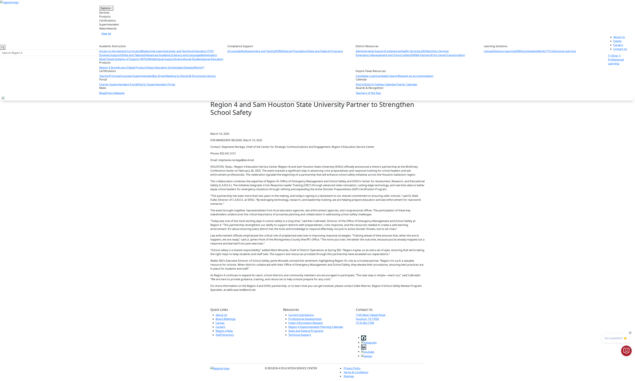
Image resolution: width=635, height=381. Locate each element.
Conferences (393, 51)
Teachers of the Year (368, 93)
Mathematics (209, 55)
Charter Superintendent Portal (118, 84)
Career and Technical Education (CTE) (190, 51)
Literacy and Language (186, 55)
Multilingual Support (162, 59)
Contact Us (620, 49)
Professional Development (305, 319)
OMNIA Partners (420, 55)
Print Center (438, 55)
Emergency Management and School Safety (383, 55)
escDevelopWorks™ (192, 67)
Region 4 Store (108, 67)
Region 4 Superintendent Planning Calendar (315, 327)
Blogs (102, 93)
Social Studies (192, 59)
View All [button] (106, 33)
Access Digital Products (132, 67)
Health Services (410, 51)
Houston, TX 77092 (367, 319)
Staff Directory (225, 335)
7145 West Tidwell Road (370, 315)
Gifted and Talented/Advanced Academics (146, 55)
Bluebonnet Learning (154, 51)
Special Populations (295, 51)
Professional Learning (616, 61)
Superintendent (143, 76)
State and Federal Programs (325, 51)
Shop (614, 55)
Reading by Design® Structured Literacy (191, 76)
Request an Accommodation (415, 76)
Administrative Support (370, 51)
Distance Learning (504, 51)
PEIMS (279, 51)
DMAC (519, 51)
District (360, 84)
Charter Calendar (406, 84)
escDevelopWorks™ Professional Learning (549, 51)
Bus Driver (159, 76)
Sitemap (349, 376)
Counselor (126, 76)
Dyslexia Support (109, 55)
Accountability (236, 51)
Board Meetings (226, 319)
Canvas (488, 51)
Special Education (212, 59)
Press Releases (115, 93)
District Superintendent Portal (156, 84)
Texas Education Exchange (163, 67)
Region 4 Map (224, 331)
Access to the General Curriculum (120, 51)
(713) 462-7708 (365, 323)
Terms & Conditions (356, 372)
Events (617, 41)
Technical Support (299, 335)
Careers (618, 45)
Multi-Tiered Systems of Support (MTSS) (124, 59)
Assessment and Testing (260, 51)
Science (179, 59)
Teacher (104, 76)
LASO (423, 51)
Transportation (455, 55)
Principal (114, 76)
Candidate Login (366, 76)
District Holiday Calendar (380, 84)
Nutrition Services (437, 51)
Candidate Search (387, 76)
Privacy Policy (352, 368)
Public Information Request (305, 323)
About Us (619, 37)
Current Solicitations (301, 315)
